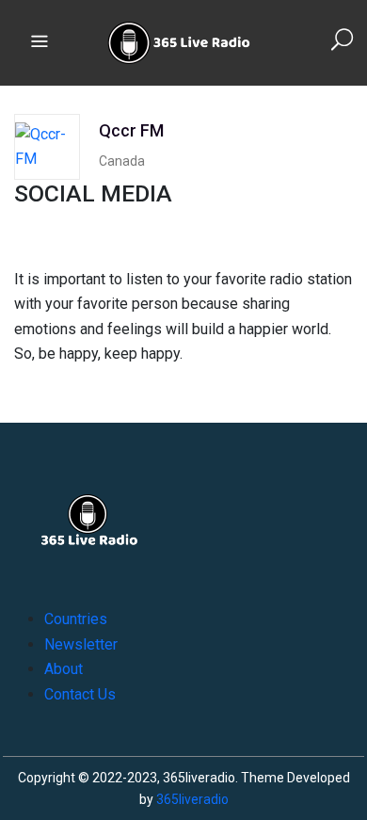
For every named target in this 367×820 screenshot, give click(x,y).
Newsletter (81, 644)
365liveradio (192, 799)
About (63, 669)
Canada (122, 161)
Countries (75, 619)
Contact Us (80, 694)
